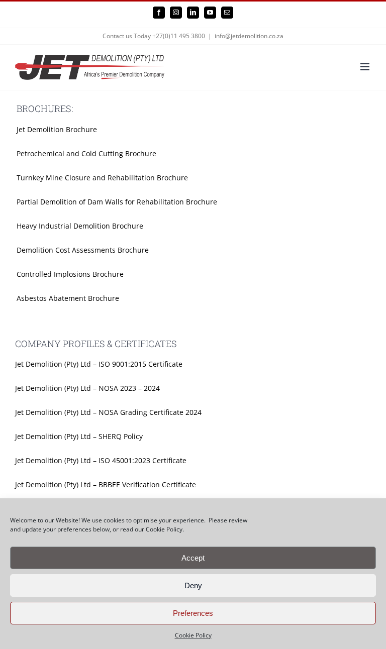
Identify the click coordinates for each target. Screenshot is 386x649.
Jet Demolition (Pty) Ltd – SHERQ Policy (79, 436)
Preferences (193, 613)
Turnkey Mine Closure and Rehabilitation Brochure (102, 177)
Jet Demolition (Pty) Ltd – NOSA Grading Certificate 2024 (108, 412)
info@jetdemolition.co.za (249, 36)
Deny (193, 585)
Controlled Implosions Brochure (70, 274)
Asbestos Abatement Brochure (68, 298)
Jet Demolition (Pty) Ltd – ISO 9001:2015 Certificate (98, 364)
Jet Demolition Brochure (57, 129)
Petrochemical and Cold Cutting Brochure (86, 153)
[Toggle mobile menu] (365, 66)
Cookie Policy (193, 635)
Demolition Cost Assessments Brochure (83, 250)
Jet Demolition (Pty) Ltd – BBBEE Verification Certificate (105, 484)
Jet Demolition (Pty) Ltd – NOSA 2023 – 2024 (87, 388)
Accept (193, 558)
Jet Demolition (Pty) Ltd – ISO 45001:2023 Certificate (100, 460)
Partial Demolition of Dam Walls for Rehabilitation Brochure (117, 201)
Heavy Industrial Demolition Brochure (80, 226)
